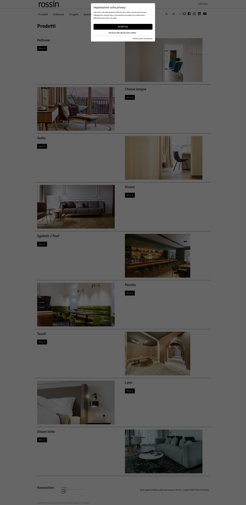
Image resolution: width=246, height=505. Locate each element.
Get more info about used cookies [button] (122, 33)
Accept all (123, 27)
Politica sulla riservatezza (142, 39)
